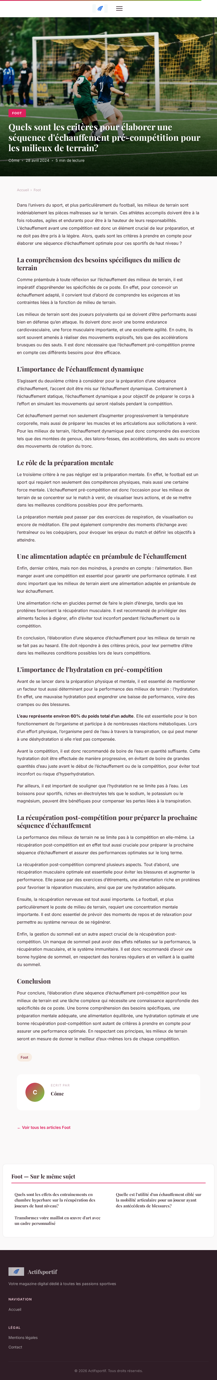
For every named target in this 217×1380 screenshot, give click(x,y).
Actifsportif (42, 1271)
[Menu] (119, 8)
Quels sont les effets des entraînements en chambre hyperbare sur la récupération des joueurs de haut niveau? (55, 1200)
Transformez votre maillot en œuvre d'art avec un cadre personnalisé (57, 1220)
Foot (17, 113)
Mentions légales (23, 1337)
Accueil (23, 190)
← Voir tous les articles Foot (43, 1127)
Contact (15, 1347)
